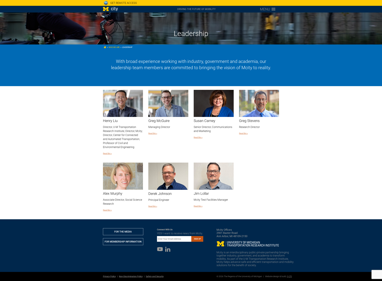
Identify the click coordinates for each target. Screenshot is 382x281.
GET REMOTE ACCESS (123, 2)
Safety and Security (155, 276)
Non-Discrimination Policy (131, 276)
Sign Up (197, 239)
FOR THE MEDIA (123, 231)
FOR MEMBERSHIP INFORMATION (123, 241)
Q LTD (289, 276)
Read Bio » (107, 153)
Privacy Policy (109, 276)
